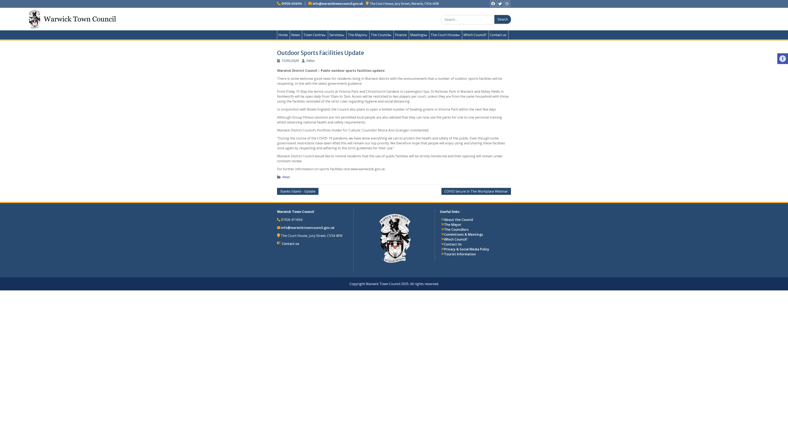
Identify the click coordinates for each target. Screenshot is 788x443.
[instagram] (507, 4)
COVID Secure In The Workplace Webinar (476, 191)
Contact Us (453, 244)
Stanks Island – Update (297, 191)
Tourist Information (460, 254)
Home (283, 35)
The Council (380, 35)
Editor (310, 60)
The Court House (444, 35)
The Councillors (456, 229)
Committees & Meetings (463, 234)
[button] (782, 58)
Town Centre (313, 35)
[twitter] (500, 4)
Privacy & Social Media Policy (466, 249)
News (295, 35)
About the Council (458, 219)
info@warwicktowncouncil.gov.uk (338, 4)
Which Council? (474, 35)
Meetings (417, 35)
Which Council (455, 239)
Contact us (498, 35)
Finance (401, 35)
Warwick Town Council (351, 18)
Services (335, 35)
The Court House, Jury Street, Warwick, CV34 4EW (404, 4)
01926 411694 (292, 4)
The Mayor (356, 35)
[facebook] (493, 4)
